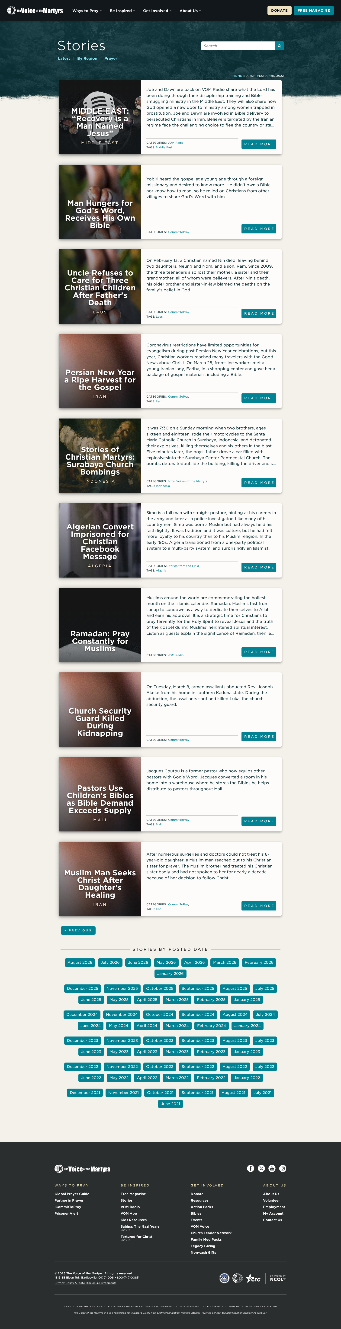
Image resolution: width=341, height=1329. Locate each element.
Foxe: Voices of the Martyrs (187, 481)
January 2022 (247, 1078)
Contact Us (272, 1220)
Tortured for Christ (136, 1238)
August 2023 (234, 1040)
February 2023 (211, 1052)
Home (237, 75)
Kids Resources (134, 1220)
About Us (189, 11)
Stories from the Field (183, 566)
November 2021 (123, 1092)
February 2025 (211, 999)
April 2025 (147, 999)
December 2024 (82, 1014)
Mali (158, 824)
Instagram (282, 1168)
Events (196, 1220)
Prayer (110, 58)
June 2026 (138, 962)
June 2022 (91, 1078)
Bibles (196, 1213)
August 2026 (80, 962)
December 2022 (82, 1066)
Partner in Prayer (69, 1200)
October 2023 (159, 1040)
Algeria (161, 570)
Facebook (250, 1168)
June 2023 (91, 1052)
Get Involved (155, 11)
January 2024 (247, 1025)
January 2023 (247, 1052)
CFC (253, 1278)
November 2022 (122, 1066)
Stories (81, 45)
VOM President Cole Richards (201, 1306)
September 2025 (198, 988)
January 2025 (247, 999)
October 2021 (160, 1092)
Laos (159, 316)
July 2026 (110, 962)
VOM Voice (200, 1226)
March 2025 (177, 999)
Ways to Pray (85, 11)
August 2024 (235, 1014)
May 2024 (118, 1025)
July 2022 (264, 1066)
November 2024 (122, 1014)
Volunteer (271, 1200)
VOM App (129, 1213)
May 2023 (119, 1052)
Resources (199, 1200)
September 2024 (198, 1014)
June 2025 (91, 999)
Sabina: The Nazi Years (140, 1228)
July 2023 (264, 1040)
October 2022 (159, 1066)
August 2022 (234, 1066)
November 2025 (122, 988)
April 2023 (147, 1052)
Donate (279, 10)
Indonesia (163, 486)
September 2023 (198, 1040)
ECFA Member (224, 1278)
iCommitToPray (178, 232)
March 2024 (177, 1025)
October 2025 (159, 988)
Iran (158, 401)
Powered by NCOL (278, 1278)
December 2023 (82, 1040)
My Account (273, 1213)
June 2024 (90, 1025)
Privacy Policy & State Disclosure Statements (85, 1283)
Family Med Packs (206, 1239)
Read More (259, 144)
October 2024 (159, 1014)
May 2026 (166, 962)
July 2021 (262, 1092)
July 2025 (264, 988)
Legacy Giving (203, 1246)
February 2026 (259, 962)
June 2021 (170, 1104)
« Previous (78, 930)
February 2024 (211, 1025)
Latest (64, 58)
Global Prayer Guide (72, 1194)
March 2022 (177, 1078)
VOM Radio (175, 142)
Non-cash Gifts (203, 1252)
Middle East (164, 147)
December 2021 (85, 1092)
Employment (274, 1207)
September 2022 (198, 1066)
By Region (87, 58)
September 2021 (197, 1092)
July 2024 (265, 1014)
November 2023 (122, 1040)
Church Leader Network (211, 1233)
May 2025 (119, 999)
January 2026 (170, 973)
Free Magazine (314, 10)
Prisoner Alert (66, 1213)
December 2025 (82, 988)
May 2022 (119, 1078)
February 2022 (211, 1078)
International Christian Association (237, 1278)
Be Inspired (121, 11)
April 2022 (147, 1078)
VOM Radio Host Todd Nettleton (253, 1306)
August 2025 (234, 988)
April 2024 (147, 1025)
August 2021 (233, 1092)
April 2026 (194, 962)
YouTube (272, 1168)
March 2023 (177, 1052)
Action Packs (202, 1207)
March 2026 (224, 962)
